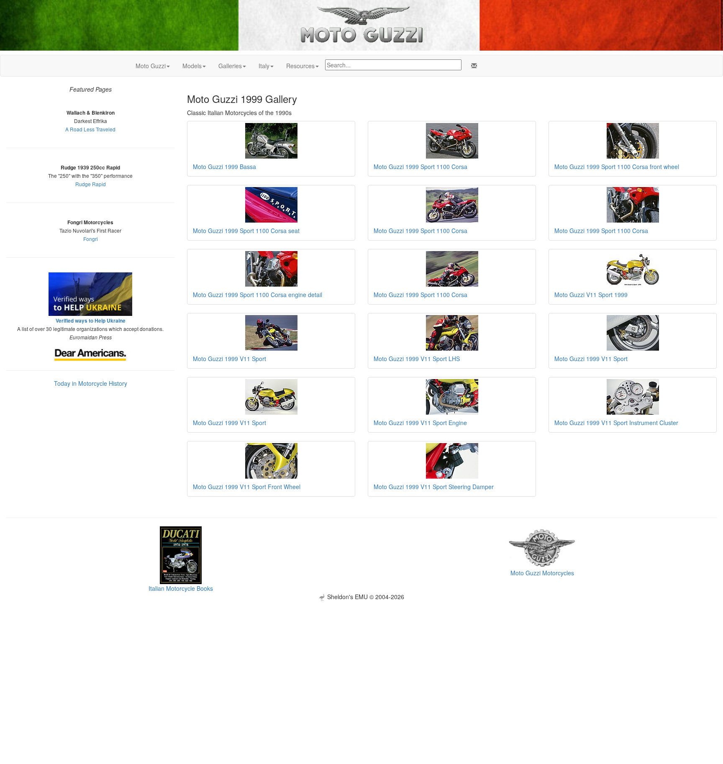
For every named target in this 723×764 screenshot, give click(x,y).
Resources (300, 66)
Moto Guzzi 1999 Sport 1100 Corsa (420, 166)
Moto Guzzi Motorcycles (542, 573)
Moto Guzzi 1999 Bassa (224, 166)
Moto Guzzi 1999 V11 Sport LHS (417, 358)
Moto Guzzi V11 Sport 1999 (591, 294)
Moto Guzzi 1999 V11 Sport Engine (420, 422)
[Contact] (472, 65)
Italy (264, 66)
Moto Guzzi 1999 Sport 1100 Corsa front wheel (616, 166)
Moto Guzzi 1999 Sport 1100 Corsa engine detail (257, 294)
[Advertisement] (361, 659)
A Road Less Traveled (90, 129)
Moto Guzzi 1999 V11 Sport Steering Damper (434, 486)
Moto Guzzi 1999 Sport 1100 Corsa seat (246, 230)
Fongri (90, 238)
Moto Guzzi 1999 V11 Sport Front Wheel (246, 486)
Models (192, 66)
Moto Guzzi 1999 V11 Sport (229, 358)
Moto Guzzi (151, 66)
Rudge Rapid (90, 183)
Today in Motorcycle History (90, 383)
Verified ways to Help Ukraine (91, 320)
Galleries (230, 66)
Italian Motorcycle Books (181, 588)
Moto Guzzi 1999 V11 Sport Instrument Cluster (616, 422)
